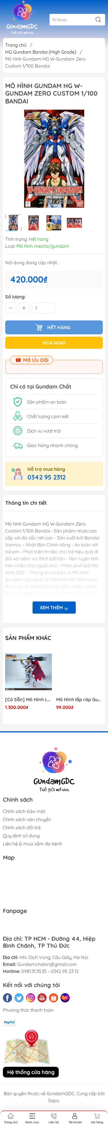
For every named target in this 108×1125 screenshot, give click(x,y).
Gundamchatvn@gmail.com (47, 964)
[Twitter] (19, 997)
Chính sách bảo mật (24, 811)
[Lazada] (65, 997)
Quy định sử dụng (21, 835)
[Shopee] (53, 997)
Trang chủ (15, 45)
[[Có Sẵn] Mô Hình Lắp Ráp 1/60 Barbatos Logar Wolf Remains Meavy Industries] (28, 671)
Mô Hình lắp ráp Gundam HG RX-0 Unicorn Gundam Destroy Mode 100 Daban (79, 699)
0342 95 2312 (46, 477)
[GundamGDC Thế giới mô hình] (22, 18)
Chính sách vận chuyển (27, 819)
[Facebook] (7, 997)
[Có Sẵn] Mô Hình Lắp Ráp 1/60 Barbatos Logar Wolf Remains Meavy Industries (28, 699)
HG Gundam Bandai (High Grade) (40, 52)
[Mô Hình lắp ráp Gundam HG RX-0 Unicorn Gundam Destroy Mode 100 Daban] (79, 671)
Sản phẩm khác (28, 637)
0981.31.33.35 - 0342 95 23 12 (50, 971)
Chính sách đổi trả (22, 827)
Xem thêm (52, 607)
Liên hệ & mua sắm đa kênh (32, 844)
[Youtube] (42, 997)
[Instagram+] (30, 997)
